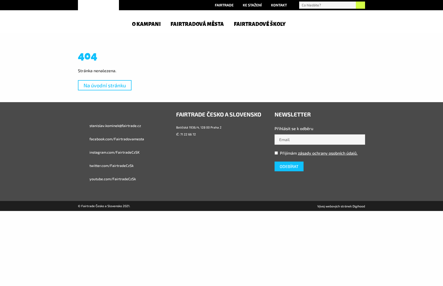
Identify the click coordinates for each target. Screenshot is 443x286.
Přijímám (319, 153)
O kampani (146, 24)
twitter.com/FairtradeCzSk (111, 165)
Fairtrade (224, 5)
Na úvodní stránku (105, 85)
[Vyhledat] (360, 5)
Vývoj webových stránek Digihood (341, 206)
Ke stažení (252, 5)
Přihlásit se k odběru (294, 128)
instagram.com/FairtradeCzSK (114, 152)
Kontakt (279, 5)
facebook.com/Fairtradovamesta (116, 139)
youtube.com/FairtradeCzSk (112, 179)
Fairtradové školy (260, 24)
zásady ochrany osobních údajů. (328, 153)
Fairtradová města (197, 24)
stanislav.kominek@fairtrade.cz (115, 125)
